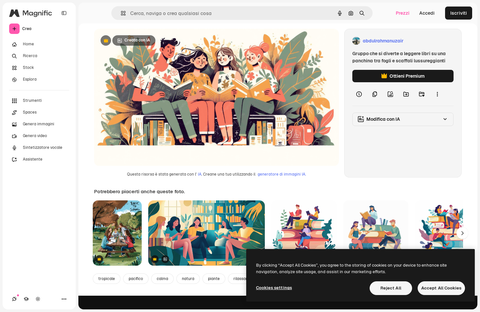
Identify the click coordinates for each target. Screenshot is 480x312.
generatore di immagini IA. (282, 174)
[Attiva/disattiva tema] (38, 299)
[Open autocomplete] (121, 13)
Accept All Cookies (441, 288)
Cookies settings (274, 287)
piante (214, 278)
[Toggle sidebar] (64, 13)
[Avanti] (462, 233)
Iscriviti (458, 13)
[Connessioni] (14, 299)
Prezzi (402, 13)
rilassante (242, 278)
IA (199, 174)
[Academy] (26, 299)
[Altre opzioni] (437, 94)
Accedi (427, 13)
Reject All (390, 288)
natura (188, 278)
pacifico (136, 278)
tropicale (106, 278)
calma (162, 278)
